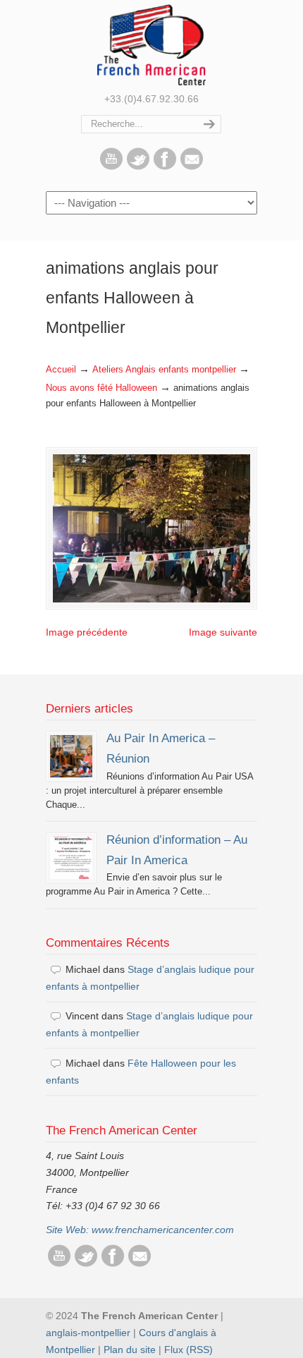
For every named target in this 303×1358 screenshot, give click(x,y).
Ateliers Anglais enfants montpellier (164, 370)
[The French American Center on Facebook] (165, 166)
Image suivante (223, 632)
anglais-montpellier (88, 1332)
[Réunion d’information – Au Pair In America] (71, 858)
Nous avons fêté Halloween (101, 388)
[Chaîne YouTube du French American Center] (111, 166)
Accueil (61, 370)
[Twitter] (138, 166)
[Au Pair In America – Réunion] (71, 756)
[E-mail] (191, 166)
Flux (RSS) (188, 1349)
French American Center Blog (151, 44)
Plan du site (130, 1349)
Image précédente (87, 632)
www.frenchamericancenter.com (163, 1229)
